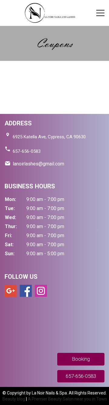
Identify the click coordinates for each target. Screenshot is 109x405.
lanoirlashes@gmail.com (38, 164)
